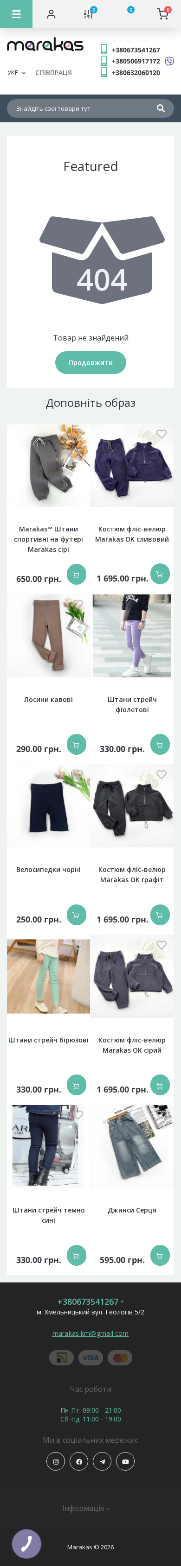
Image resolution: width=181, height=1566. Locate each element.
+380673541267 (136, 49)
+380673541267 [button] (88, 1301)
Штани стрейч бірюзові (48, 1040)
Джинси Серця (132, 1210)
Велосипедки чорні (48, 869)
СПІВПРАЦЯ (53, 72)
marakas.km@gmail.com (90, 1333)
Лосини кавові (48, 699)
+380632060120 (136, 72)
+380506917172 (136, 61)
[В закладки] (78, 435)
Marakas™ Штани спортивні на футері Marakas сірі (48, 539)
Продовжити (91, 362)
